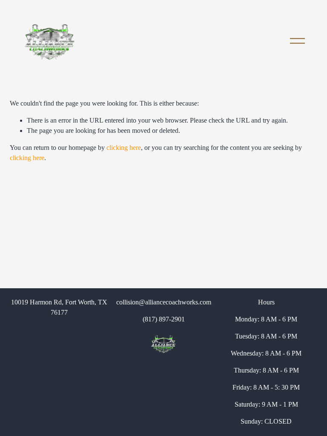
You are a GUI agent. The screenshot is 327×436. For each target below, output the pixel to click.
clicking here (123, 147)
